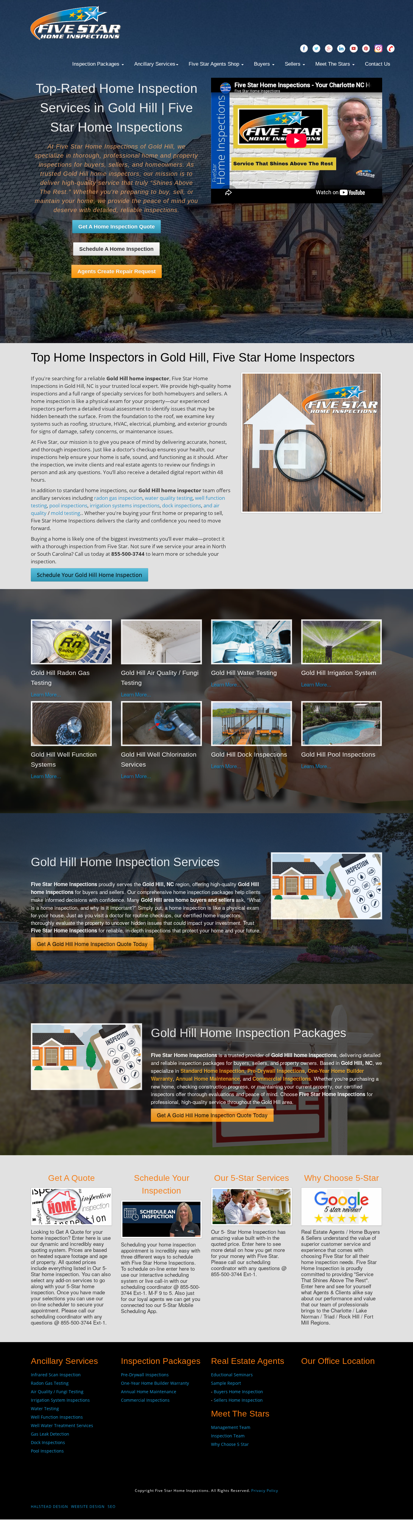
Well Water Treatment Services (62, 1425)
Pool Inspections (47, 1451)
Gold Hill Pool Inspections (338, 754)
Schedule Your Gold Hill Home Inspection (89, 574)
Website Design (88, 1506)
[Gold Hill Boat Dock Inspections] (251, 722)
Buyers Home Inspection (238, 1391)
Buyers (263, 64)
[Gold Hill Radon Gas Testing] (71, 641)
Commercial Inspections (281, 1078)
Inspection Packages (96, 64)
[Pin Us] (366, 49)
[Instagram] (378, 49)
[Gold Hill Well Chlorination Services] (161, 722)
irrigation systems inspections (125, 505)
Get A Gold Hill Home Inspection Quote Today (92, 944)
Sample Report (226, 1383)
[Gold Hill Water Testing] (251, 641)
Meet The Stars (333, 64)
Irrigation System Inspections (60, 1400)
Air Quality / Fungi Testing (57, 1391)
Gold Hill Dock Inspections (249, 754)
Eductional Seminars (232, 1375)
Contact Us (377, 64)
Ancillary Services (154, 64)
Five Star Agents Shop (215, 64)
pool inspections (68, 505)
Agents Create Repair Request (116, 271)
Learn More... (46, 694)
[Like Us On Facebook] (304, 49)
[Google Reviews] (328, 49)
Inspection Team (228, 1436)
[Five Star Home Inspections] (75, 22)
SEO (111, 1506)
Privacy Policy (264, 1490)
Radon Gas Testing (50, 1383)
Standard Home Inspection (212, 1070)
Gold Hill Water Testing (244, 672)
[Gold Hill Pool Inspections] (341, 722)
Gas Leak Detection (50, 1434)
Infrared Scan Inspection (56, 1375)
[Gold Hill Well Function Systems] (71, 722)
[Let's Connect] (341, 49)
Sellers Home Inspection (238, 1400)
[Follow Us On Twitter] (316, 49)
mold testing (65, 512)
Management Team (230, 1427)
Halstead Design (49, 1506)
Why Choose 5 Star (230, 1444)
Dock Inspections (48, 1442)
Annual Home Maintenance (208, 1078)
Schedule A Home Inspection (116, 249)
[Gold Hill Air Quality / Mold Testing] (161, 641)
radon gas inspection (118, 497)
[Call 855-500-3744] (390, 49)
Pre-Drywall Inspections (276, 1070)
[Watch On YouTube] (353, 49)
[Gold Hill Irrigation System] (341, 641)
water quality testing (169, 497)
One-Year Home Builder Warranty (155, 1383)
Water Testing (45, 1408)
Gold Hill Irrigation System (338, 672)
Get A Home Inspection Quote (116, 227)
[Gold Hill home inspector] (311, 442)
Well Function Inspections (57, 1417)
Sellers (293, 64)
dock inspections (181, 505)
